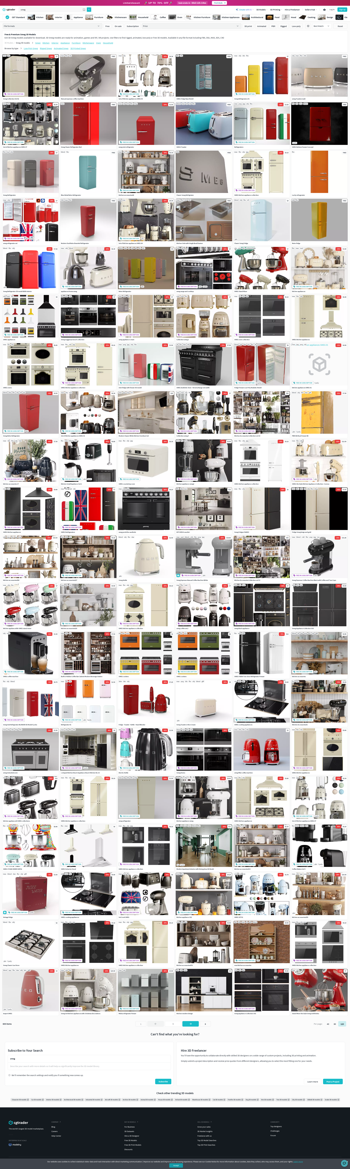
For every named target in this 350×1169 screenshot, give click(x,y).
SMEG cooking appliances (243, 725)
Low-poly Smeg (31, 48)
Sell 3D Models (203, 1122)
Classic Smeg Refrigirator (185, 195)
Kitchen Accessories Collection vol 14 (247, 436)
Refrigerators (238, 147)
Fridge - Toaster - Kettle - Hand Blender (132, 725)
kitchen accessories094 (11, 580)
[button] (84, 9)
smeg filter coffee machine (243, 773)
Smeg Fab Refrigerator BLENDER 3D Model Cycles (20, 725)
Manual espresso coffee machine (72, 99)
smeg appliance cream (126, 340)
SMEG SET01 (238, 917)
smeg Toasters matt (298, 99)
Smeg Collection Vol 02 (11, 99)
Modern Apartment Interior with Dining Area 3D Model (195, 869)
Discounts (128, 1149)
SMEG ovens (7, 388)
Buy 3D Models (130, 1122)
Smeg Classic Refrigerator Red (71, 147)
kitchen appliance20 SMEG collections (16, 821)
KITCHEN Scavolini (183, 532)
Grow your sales (204, 1127)
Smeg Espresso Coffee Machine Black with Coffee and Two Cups (314, 580)
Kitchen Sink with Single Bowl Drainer (190, 243)
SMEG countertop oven (127, 484)
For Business (129, 1127)
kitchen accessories (299, 676)
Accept (176, 1165)
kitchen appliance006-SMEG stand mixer (17, 628)
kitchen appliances (298, 291)
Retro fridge (296, 243)
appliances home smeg (69, 291)
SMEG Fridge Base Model (185, 99)
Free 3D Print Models (132, 1145)
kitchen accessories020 (69, 628)
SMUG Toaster (181, 147)
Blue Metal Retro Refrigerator (71, 195)
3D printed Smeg (78, 48)
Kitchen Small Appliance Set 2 (71, 484)
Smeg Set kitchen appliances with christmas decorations (80, 1013)
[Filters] (308, 26)
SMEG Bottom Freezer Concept (302, 147)
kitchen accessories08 (126, 195)
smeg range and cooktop (185, 291)
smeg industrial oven (10, 773)
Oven (98, 42)
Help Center (56, 1136)
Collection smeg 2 (183, 340)
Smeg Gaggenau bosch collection (72, 340)
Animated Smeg (61, 48)
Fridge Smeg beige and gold (301, 532)
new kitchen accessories (242, 965)
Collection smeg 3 (183, 436)
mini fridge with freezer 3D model (130, 388)
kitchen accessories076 (185, 965)
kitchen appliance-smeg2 (185, 484)
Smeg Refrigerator (9, 195)
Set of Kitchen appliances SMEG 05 (131, 99)
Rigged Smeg (46, 48)
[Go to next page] (190, 1024)
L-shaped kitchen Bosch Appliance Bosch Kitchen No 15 (80, 773)
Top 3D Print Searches (206, 1145)
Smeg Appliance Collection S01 (245, 1013)
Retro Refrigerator (125, 291)
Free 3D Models (130, 1140)
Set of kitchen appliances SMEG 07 (15, 147)
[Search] (89, 9)
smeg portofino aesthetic (127, 532)
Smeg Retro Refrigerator (11, 436)
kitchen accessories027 (69, 580)
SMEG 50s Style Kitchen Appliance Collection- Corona (310, 484)
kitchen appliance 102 (184, 917)
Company (54, 1122)
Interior (55, 42)
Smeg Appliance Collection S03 (303, 628)
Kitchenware (88, 42)
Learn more (298, 1161)
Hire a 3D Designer (131, 1136)
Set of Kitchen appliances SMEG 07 (304, 821)
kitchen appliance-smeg (185, 821)
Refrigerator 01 (66, 725)
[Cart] (324, 9)
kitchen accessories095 (300, 917)
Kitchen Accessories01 (300, 725)
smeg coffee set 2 (182, 628)
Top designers (276, 1126)
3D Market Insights (204, 1131)
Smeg (37, 42)
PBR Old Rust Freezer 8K (300, 436)
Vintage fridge (8, 917)
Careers (54, 1131)
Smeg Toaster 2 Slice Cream (186, 725)
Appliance (65, 42)
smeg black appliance (241, 628)
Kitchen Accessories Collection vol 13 (247, 580)
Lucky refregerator (298, 195)
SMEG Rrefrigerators (68, 532)
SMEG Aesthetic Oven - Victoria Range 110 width (193, 388)
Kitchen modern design (185, 1013)
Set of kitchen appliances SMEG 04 (131, 243)
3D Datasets (129, 1131)
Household (108, 42)
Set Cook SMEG (124, 917)
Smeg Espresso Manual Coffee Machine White (192, 580)
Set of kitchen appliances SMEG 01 (73, 436)
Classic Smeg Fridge (241, 243)
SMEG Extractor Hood (68, 869)
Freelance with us (204, 1136)
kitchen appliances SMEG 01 (302, 388)
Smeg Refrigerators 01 (242, 99)
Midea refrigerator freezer (127, 1013)
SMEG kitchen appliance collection (246, 195)
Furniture (76, 42)
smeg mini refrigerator (126, 147)
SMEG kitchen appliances (301, 340)
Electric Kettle (123, 773)
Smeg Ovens (181, 773)
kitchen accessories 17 (11, 484)
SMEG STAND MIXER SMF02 (12, 869)
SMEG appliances (9, 340)
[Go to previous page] (155, 1024)
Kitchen (46, 42)
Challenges (274, 1131)
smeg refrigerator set (10, 243)
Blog (53, 1127)
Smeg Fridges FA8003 (241, 532)
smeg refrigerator (125, 821)
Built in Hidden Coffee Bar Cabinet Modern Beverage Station (81, 676)
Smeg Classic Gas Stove (11, 965)
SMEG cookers (124, 676)
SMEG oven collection (242, 340)
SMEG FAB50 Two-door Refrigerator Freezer (249, 676)
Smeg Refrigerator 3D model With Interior (17, 291)
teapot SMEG (7, 1013)
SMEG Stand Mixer (240, 291)
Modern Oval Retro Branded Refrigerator (75, 243)
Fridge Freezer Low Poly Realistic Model (248, 388)
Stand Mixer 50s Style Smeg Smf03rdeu (305, 1013)
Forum (273, 1135)
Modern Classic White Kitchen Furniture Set (134, 436)
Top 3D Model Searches (206, 1140)
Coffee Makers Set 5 (298, 869)
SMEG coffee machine (10, 676)
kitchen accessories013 (242, 869)
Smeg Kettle (123, 580)
